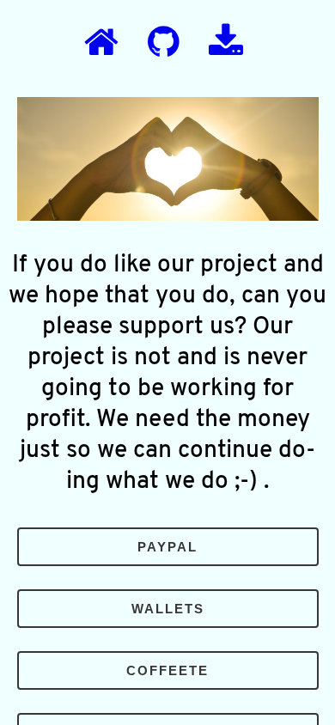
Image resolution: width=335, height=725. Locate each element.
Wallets (167, 608)
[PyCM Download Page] (226, 44)
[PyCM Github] (164, 44)
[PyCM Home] (101, 44)
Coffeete (167, 670)
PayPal (167, 546)
